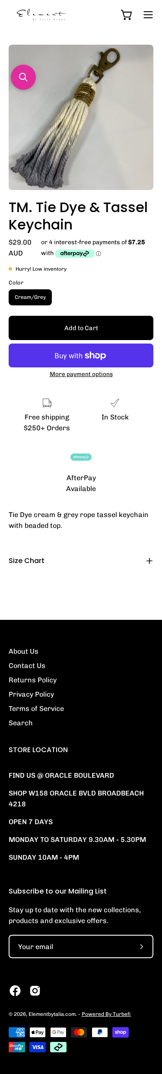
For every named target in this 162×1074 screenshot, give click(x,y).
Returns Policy (33, 680)
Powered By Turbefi (106, 1014)
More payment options (81, 373)
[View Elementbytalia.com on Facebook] (15, 990)
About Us (23, 651)
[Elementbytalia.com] (54, 15)
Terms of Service (36, 708)
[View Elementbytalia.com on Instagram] (35, 990)
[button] (23, 77)
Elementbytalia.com (52, 1014)
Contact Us (27, 665)
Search (21, 723)
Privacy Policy (31, 694)
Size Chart (26, 561)
